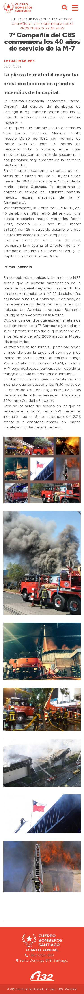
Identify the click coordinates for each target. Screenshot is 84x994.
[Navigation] (75, 8)
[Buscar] (64, 8)
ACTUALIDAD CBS (19, 61)
